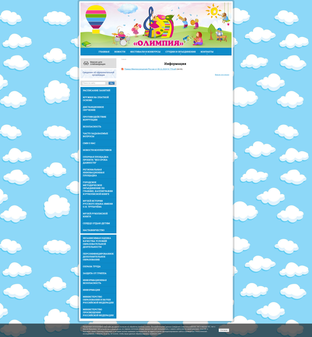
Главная (104, 51)
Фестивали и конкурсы (145, 51)
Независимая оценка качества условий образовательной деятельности (97, 242)
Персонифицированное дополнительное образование (98, 256)
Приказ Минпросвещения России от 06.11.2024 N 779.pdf (150, 69)
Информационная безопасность (95, 281)
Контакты (207, 51)
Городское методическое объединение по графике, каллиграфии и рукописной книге (98, 188)
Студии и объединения (181, 51)
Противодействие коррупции (94, 118)
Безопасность (92, 126)
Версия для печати (222, 75)
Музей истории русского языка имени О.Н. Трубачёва (98, 203)
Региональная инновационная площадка (93, 172)
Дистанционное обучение (93, 108)
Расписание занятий (96, 90)
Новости (119, 51)
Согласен (223, 330)
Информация (91, 289)
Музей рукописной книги (95, 215)
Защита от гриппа (95, 273)
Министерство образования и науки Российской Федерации (98, 299)
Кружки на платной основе (96, 99)
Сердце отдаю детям (96, 223)
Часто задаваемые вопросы (95, 135)
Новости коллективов (97, 150)
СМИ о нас (89, 143)
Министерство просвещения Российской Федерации (98, 312)
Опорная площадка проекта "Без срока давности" (95, 159)
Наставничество (93, 230)
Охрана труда (92, 266)
